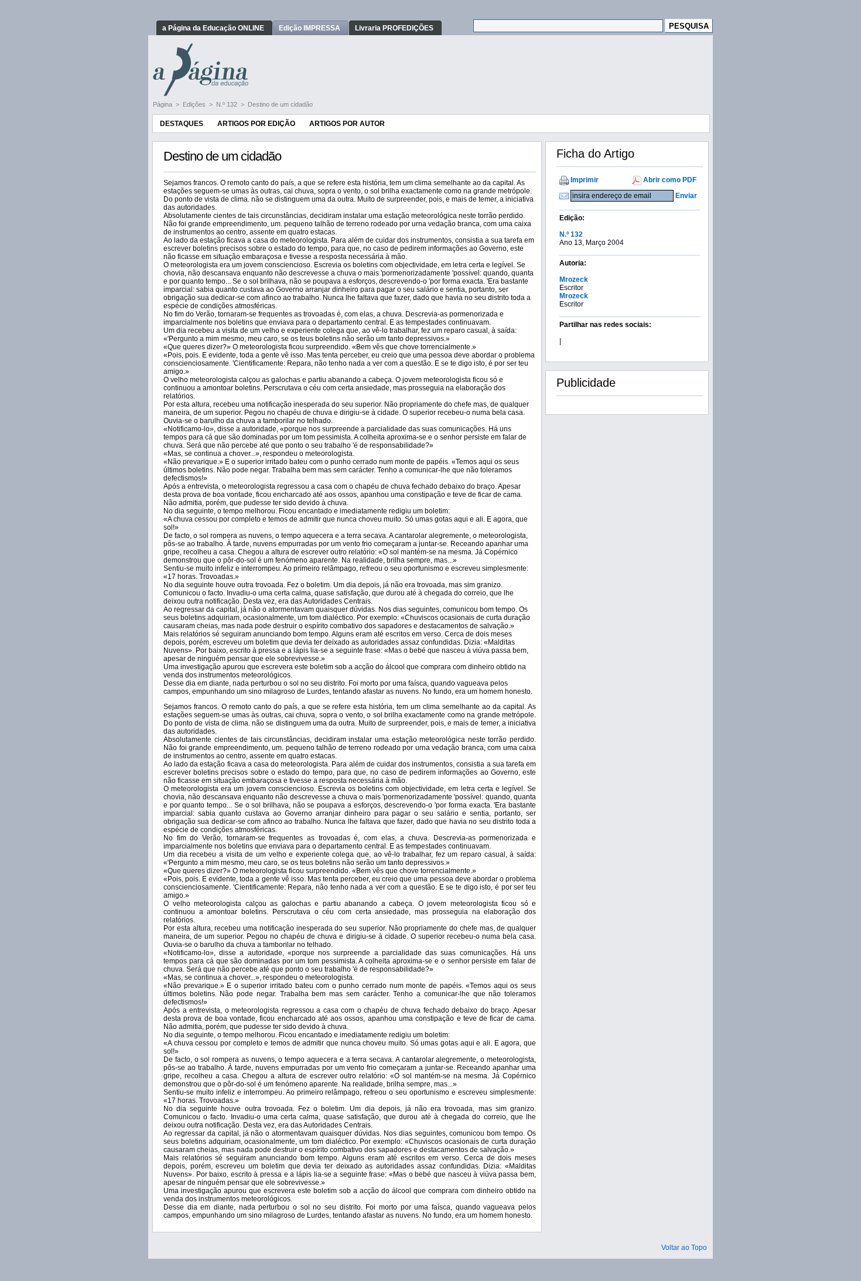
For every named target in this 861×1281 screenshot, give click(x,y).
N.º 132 (227, 104)
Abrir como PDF (669, 180)
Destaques (181, 124)
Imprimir (584, 180)
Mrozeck (573, 279)
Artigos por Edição (256, 124)
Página (163, 104)
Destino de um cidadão (280, 104)
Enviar (686, 196)
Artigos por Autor (347, 124)
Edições (195, 104)
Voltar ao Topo (684, 1247)
